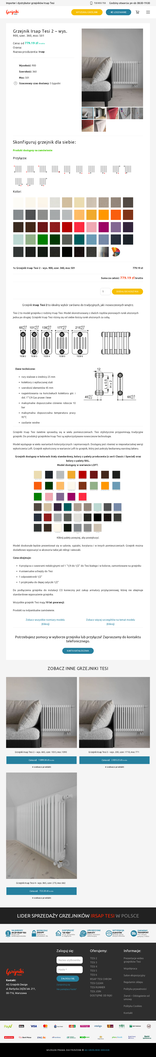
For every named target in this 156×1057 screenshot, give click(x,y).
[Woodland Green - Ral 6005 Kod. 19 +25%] (55, 240)
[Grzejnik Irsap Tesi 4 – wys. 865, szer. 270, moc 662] (41, 774)
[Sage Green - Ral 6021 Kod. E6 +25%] (30, 240)
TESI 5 (93, 970)
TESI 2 (93, 958)
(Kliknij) (45, 624)
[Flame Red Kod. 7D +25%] (55, 228)
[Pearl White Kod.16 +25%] (55, 203)
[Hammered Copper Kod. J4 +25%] (18, 228)
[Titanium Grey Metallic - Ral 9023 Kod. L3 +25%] (18, 215)
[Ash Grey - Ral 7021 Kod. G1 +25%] (18, 252)
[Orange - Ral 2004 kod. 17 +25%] (115, 215)
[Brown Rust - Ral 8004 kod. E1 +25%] (128, 215)
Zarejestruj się (63, 984)
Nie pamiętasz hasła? (67, 989)
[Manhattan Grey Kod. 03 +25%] (67, 215)
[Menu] (148, 12)
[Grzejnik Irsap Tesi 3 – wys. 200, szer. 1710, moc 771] (114, 679)
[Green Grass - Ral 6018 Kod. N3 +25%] (42, 240)
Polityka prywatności (135, 989)
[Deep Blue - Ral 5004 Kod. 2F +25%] (128, 240)
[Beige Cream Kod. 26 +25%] (79, 215)
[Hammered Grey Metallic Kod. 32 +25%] (91, 252)
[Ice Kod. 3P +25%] (18, 240)
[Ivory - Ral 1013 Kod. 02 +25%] (79, 203)
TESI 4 (93, 966)
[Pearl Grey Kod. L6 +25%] (42, 215)
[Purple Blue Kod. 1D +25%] (128, 228)
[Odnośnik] (12, 12)
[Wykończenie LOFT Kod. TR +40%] (103, 252)
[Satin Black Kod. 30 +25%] (67, 252)
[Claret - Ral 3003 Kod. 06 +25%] (42, 228)
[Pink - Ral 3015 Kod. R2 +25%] (91, 228)
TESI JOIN (95, 991)
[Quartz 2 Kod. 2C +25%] (103, 203)
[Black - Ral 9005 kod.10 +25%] (30, 252)
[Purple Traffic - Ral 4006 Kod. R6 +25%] (103, 228)
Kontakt (128, 1013)
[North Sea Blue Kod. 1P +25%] (79, 240)
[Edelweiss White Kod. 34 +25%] (30, 203)
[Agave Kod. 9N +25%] (67, 240)
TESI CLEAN (96, 983)
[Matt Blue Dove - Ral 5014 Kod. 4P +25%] (103, 240)
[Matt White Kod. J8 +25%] (42, 203)
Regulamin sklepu (133, 982)
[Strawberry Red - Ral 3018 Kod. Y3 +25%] (79, 228)
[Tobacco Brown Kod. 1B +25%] (128, 203)
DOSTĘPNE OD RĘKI (101, 995)
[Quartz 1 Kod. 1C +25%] (67, 203)
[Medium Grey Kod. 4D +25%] (30, 215)
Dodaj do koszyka (127, 291)
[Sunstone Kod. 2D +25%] (115, 203)
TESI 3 (93, 962)
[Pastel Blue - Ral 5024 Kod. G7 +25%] (91, 240)
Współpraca (130, 968)
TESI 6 (93, 974)
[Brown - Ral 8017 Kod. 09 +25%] (30, 228)
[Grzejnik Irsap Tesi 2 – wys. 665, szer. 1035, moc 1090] (41, 679)
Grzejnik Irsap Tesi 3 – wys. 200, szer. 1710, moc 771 (114, 752)
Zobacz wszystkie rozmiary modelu (45, 619)
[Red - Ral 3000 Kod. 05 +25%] (67, 228)
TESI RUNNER (97, 987)
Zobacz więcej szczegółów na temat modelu (110, 619)
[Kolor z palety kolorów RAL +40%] (115, 252)
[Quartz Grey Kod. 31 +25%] (79, 252)
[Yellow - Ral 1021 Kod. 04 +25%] (91, 215)
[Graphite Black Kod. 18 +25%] (55, 252)
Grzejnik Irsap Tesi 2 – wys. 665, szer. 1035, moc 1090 (41, 752)
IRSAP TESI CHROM (101, 979)
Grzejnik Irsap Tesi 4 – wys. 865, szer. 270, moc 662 (41, 883)
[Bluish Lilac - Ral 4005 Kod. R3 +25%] (115, 228)
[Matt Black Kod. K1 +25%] (42, 252)
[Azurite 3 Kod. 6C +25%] (115, 240)
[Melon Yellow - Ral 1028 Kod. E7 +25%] (103, 215)
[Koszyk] (137, 12)
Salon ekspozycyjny (134, 975)
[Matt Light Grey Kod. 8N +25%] (55, 215)
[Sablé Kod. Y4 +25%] (91, 203)
